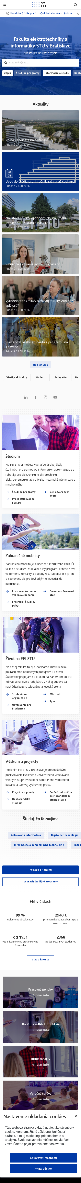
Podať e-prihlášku (40, 869)
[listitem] (40, 378)
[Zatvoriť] (5, 4)
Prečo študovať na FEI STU (23, 500)
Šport (53, 701)
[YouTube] (55, 397)
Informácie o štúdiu (57, 73)
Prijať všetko (43, 1168)
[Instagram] (45, 397)
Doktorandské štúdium (21, 800)
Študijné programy (28, 73)
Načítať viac (40, 364)
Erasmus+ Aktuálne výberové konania (24, 593)
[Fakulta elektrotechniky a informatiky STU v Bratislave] (39, 4)
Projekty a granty (23, 792)
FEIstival (55, 694)
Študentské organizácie (19, 696)
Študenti (40, 377)
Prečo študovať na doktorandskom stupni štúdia (61, 795)
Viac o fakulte (40, 959)
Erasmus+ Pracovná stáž (62, 593)
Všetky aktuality (16, 377)
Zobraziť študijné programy (40, 881)
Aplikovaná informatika (26, 835)
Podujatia (60, 377)
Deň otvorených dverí (59, 493)
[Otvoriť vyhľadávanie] (75, 4)
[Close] (76, 1116)
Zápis (7, 73)
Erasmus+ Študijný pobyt (23, 603)
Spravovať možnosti (43, 1157)
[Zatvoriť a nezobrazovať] (77, 13)
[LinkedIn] (25, 397)
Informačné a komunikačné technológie (39, 845)
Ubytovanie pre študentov (21, 706)
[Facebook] (35, 397)
